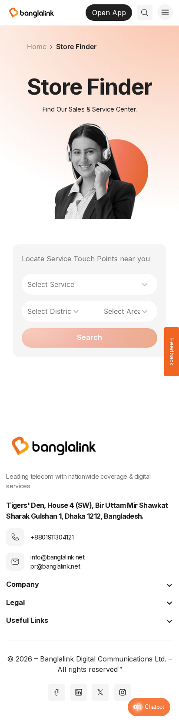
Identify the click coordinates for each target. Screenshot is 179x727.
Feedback (172, 351)
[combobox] (85, 284)
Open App (109, 12)
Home (36, 46)
